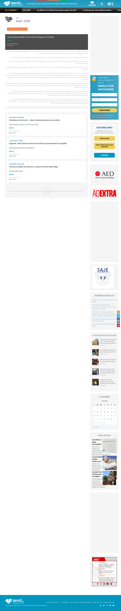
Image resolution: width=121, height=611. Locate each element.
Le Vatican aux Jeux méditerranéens (82, 10)
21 (94, 419)
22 (97, 419)
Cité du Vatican (42, 3)
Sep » (97, 427)
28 (94, 423)
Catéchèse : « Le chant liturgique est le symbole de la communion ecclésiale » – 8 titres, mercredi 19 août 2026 (104, 314)
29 (97, 423)
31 (104, 423)
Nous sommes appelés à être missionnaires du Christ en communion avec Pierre (104, 307)
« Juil (93, 427)
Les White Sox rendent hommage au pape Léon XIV (42, 10)
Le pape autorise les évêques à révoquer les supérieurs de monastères (108, 381)
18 (108, 415)
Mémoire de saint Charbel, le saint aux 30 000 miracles (108, 360)
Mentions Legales (85, 602)
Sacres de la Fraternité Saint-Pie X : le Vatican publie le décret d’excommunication (108, 341)
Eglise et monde (53, 3)
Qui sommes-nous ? (52, 602)
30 (101, 423)
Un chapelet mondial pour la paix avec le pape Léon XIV (108, 351)
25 (108, 419)
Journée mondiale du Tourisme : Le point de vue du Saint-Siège (33, 167)
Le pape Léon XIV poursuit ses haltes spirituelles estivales (97, 476)
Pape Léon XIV (31, 3)
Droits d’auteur (97, 602)
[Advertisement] (46, 208)
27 (115, 419)
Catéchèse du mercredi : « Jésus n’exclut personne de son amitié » (34, 120)
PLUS (47, 191)
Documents (63, 3)
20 (115, 415)
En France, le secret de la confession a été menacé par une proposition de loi (107, 371)
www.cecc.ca (83, 53)
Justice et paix (16, 141)
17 (104, 415)
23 (101, 419)
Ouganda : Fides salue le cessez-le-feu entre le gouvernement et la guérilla (38, 143)
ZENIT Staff (10, 45)
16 (101, 415)
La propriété (64, 602)
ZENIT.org (27, 51)
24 (104, 419)
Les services (74, 602)
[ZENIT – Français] (15, 3)
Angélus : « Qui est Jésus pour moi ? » (103, 300)
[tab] (98, 559)
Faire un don (72, 3)
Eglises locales (16, 117)
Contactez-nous (108, 602)
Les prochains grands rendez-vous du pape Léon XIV (97, 461)
